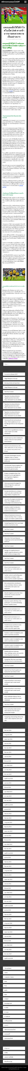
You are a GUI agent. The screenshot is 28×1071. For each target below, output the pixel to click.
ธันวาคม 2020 (7, 901)
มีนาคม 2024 (7, 761)
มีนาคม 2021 (7, 888)
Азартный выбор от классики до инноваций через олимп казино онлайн (12, 682)
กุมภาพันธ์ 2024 (8, 765)
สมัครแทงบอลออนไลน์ (9, 1029)
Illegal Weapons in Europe (10, 378)
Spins (5, 994)
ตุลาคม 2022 (7, 809)
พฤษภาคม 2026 (8, 739)
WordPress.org (8, 1061)
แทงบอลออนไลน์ (8, 1038)
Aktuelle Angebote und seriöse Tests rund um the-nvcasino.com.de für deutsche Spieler (13, 594)
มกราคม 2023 (7, 796)
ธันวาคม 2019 (7, 954)
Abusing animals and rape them (12, 383)
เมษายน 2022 (7, 835)
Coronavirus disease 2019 (10, 374)
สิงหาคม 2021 (7, 866)
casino (6, 972)
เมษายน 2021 (7, 883)
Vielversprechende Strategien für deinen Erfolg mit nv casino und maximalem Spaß (12, 484)
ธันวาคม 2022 (7, 800)
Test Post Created (8, 391)
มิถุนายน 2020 (7, 927)
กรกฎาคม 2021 (8, 870)
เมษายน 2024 (7, 756)
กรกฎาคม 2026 (8, 734)
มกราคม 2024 (7, 769)
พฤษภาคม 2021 (8, 879)
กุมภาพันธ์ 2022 (8, 844)
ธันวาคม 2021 (7, 848)
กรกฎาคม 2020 (8, 923)
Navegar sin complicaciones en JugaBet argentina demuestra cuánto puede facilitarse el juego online (13, 552)
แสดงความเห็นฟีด (8, 1057)
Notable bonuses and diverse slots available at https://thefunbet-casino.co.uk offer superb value (12, 626)
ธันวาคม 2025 (7, 748)
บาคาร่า (6, 1025)
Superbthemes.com (14, 1069)
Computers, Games (9, 977)
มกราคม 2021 (7, 897)
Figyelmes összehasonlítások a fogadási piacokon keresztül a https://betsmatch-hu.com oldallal (12, 397)
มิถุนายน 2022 (7, 826)
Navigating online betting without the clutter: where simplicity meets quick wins (13, 718)
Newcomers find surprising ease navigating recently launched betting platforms (13, 539)
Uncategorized (8, 1003)
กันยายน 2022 (7, 813)
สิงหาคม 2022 (7, 818)
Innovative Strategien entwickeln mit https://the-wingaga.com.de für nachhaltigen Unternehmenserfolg (13, 500)
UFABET (6, 999)
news (5, 981)
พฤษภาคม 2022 (8, 831)
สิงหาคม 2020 (7, 918)
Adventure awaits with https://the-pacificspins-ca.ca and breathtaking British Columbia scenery (13, 602)
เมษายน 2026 (7, 743)
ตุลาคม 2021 (7, 857)
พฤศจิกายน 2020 (8, 905)
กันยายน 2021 (7, 861)
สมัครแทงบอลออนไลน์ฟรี (10, 2)
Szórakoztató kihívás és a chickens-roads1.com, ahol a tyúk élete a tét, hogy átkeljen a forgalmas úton (13, 492)
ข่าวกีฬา (6, 1007)
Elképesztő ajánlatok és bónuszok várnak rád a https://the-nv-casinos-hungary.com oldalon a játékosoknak (13, 516)
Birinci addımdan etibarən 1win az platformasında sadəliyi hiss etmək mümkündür (12, 698)
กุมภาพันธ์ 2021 (8, 892)
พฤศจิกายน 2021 (8, 853)
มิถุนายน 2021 (7, 875)
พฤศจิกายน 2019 (8, 958)
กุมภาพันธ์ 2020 (8, 945)
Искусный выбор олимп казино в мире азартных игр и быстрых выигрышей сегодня (12, 710)
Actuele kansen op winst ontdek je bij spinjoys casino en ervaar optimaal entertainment (13, 439)
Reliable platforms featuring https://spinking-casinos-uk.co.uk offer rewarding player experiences (14, 653)
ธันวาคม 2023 (7, 774)
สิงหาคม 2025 (7, 752)
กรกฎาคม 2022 (8, 822)
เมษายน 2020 (7, 936)
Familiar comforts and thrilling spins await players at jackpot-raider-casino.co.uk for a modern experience (13, 576)
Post (5, 985)
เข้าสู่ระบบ (6, 1048)
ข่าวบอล (6, 1012)
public (5, 990)
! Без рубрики (7, 968)
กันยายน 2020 (7, 914)
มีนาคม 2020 (7, 940)
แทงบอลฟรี (7, 1034)
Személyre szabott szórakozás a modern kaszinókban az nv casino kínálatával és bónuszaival (12, 508)
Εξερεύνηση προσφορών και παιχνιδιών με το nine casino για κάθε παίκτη (13, 568)
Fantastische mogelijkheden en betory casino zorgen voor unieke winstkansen (13, 431)
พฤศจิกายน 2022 (8, 804)
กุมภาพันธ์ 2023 (8, 791)
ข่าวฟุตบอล (7, 1016)
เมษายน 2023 (7, 783)
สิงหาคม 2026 (7, 730)
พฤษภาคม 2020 (8, 932)
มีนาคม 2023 (7, 787)
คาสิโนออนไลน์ (8, 1020)
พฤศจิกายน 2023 (8, 778)
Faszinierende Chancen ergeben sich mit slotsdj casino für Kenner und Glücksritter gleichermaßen (13, 467)
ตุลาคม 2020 (7, 910)
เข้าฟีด (6, 1052)
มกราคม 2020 (7, 949)
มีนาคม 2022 (7, 840)
